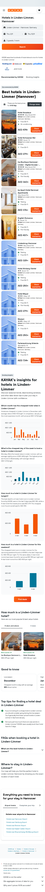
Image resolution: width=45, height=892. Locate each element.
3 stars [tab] (33, 626)
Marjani (21, 319)
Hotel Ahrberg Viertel (27, 268)
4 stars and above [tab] (12, 626)
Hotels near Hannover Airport (16, 819)
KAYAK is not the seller (12, 877)
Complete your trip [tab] (27, 805)
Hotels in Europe (29, 849)
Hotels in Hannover (28, 851)
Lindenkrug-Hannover (27, 243)
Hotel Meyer (23, 294)
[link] (22, 599)
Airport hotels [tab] (10, 805)
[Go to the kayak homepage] (15, 10)
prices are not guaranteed (11, 870)
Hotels (19, 849)
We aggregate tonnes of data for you (18, 881)
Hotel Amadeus (24, 112)
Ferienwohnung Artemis (28, 343)
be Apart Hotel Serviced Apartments (28, 191)
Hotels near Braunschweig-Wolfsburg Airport (22, 832)
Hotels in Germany (14, 851)
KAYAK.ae (11, 849)
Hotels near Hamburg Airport (16, 822)
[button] (3, 10)
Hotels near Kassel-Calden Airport (18, 829)
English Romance (25, 218)
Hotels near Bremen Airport (16, 825)
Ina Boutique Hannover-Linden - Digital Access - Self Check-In (28, 163)
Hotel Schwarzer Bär (27, 138)
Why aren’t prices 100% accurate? (17, 885)
